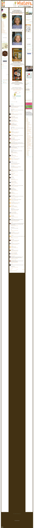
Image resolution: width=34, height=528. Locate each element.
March (27, 155)
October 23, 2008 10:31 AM (14, 159)
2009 (26, 120)
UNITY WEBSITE (16, 13)
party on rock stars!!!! (29, 136)
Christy (11, 249)
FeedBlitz (29, 90)
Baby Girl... (28, 125)
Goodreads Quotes (30, 21)
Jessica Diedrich (2, 25)
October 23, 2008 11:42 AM (14, 210)
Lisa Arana (2, 27)
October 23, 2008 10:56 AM (14, 190)
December (28, 122)
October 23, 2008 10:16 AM (14, 136)
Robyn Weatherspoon (3, 30)
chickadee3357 (12, 116)
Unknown (12, 205)
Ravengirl (12, 239)
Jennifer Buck (2, 24)
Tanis (11, 169)
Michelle (12, 215)
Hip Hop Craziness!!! (29, 135)
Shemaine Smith (2, 31)
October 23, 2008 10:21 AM (14, 148)
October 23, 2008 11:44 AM (14, 213)
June (27, 152)
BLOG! (21, 13)
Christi (11, 235)
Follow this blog (29, 53)
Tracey (11, 176)
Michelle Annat (12, 173)
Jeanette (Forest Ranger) (13, 252)
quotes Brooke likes (28, 17)
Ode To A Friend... (28, 147)
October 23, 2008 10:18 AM (14, 140)
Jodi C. (11, 218)
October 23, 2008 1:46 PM (14, 244)
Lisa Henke (2, 28)
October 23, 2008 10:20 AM (14, 144)
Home (17, 269)
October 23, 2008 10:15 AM (14, 125)
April (27, 154)
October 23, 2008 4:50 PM (14, 254)
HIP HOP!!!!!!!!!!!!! (28, 130)
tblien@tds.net (27, 80)
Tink (11, 154)
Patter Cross (12, 195)
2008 (26, 121)
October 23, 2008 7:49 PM (14, 262)
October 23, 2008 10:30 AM (14, 156)
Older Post (24, 269)
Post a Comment (11, 268)
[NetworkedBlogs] (29, 52)
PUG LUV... (28, 134)
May (27, 153)
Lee (11, 222)
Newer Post (10, 269)
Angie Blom (2, 21)
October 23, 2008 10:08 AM (14, 107)
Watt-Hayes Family (13, 181)
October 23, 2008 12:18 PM (14, 230)
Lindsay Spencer (12, 198)
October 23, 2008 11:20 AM (14, 200)
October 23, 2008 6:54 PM (14, 258)
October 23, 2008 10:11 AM (14, 111)
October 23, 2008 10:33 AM (14, 164)
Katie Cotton (12, 184)
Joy (11, 242)
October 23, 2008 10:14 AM (14, 118)
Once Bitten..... (28, 126)
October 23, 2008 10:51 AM (14, 186)
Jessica (11, 134)
